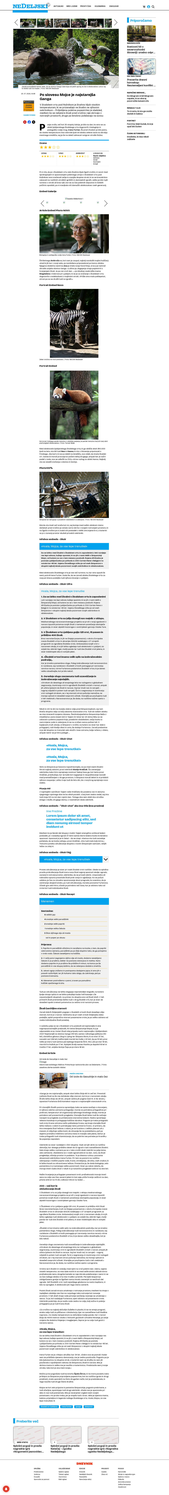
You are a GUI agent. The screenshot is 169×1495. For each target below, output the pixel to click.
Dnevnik (82, 1472)
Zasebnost (122, 1487)
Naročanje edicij (85, 1479)
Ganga (78, 1407)
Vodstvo (37, 1474)
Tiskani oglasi (64, 1474)
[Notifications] (6, 1489)
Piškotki (121, 1479)
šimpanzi (89, 1407)
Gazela (103, 1472)
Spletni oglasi (64, 1472)
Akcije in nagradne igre (126, 1474)
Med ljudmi (71, 6)
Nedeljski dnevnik (85, 1474)
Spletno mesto (123, 1477)
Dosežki (37, 1477)
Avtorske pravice (124, 1482)
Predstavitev (38, 1472)
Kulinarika (100, 6)
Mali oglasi (63, 1479)
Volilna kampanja (124, 1484)
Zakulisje (114, 6)
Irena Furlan (67, 1407)
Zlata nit (104, 1474)
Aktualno (58, 6)
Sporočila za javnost (41, 1479)
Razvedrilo (83, 1477)
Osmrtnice (63, 1477)
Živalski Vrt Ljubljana (49, 1407)
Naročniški (122, 1472)
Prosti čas (85, 6)
